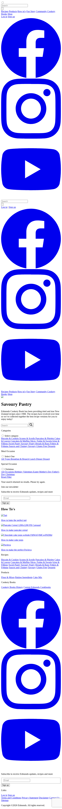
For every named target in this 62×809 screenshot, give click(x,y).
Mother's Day (45, 472)
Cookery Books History (12, 587)
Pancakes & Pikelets (44, 438)
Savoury (32, 446)
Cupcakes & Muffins (20, 441)
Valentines (27, 472)
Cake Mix (37, 577)
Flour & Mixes (8, 577)
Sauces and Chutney (18, 446)
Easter (36, 472)
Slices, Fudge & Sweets (41, 441)
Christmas (10, 474)
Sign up (11, 16)
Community (41, 11)
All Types (5, 459)
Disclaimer (44, 798)
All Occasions (7, 472)
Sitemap (5, 800)
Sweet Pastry (14, 443)
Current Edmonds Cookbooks (37, 587)
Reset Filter (6, 477)
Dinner (39, 459)
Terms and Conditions (11, 798)
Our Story (30, 11)
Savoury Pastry (28, 443)
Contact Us (54, 798)
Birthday (18, 472)
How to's (21, 11)
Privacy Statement (30, 798)
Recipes (4, 11)
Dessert (46, 459)
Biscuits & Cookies (10, 438)
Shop (10, 14)
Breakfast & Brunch (20, 459)
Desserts (51, 446)
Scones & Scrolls (27, 438)
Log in (4, 16)
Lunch (32, 459)
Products (13, 11)
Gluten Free (41, 446)
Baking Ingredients (23, 577)
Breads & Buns (42, 443)
